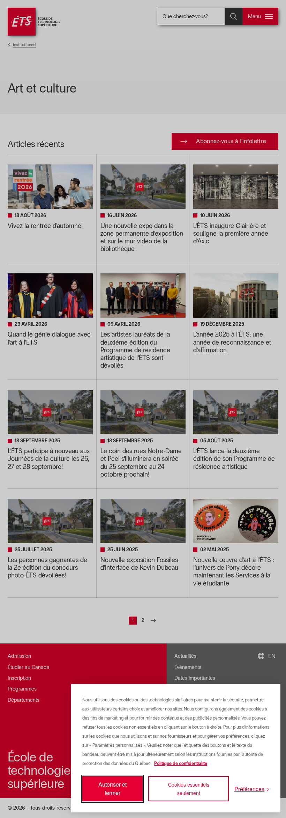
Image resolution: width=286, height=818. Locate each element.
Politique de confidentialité (180, 763)
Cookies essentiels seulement (188, 788)
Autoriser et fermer (112, 788)
